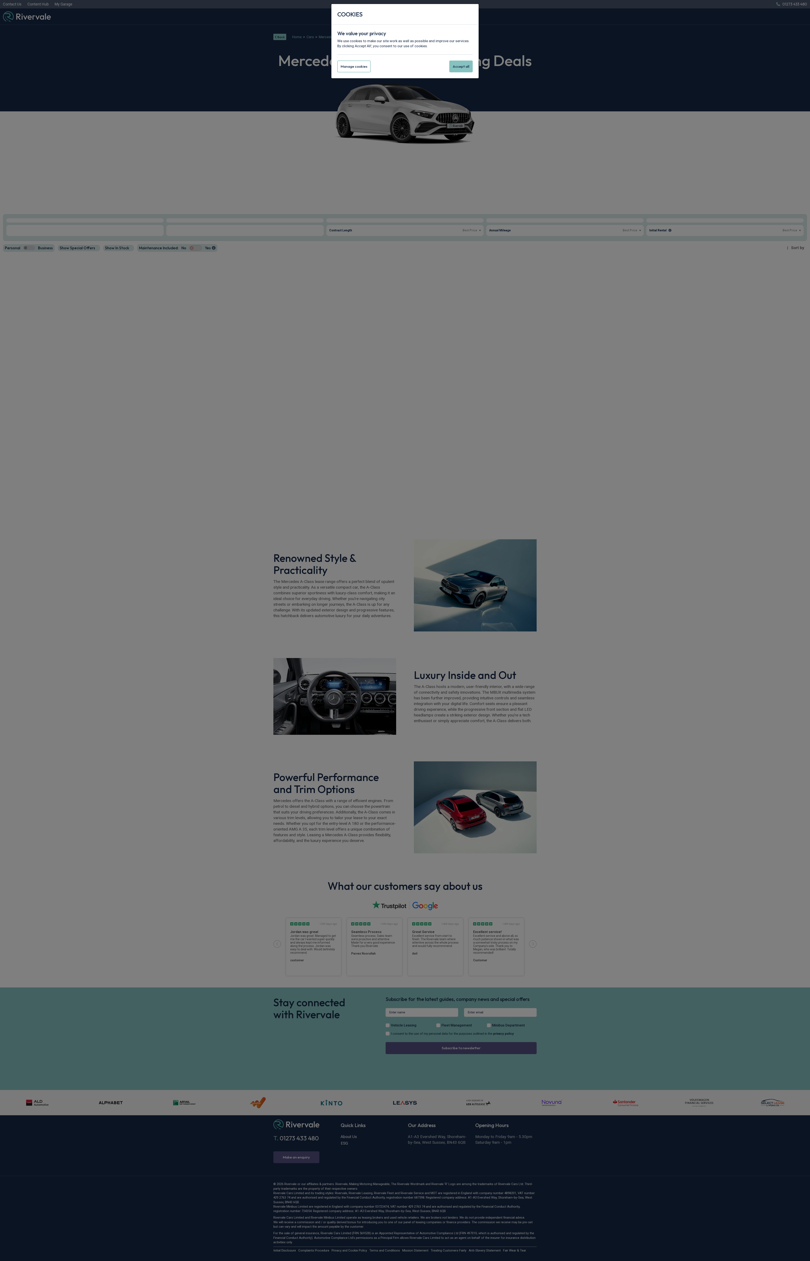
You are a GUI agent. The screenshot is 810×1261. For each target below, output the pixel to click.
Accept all (461, 66)
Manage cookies (354, 66)
